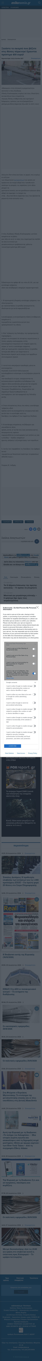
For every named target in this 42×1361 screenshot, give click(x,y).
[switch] (34, 649)
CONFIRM (12, 746)
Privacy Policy (32, 753)
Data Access (21, 753)
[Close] (38, 608)
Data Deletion (9, 753)
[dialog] (21, 680)
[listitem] (21, 644)
